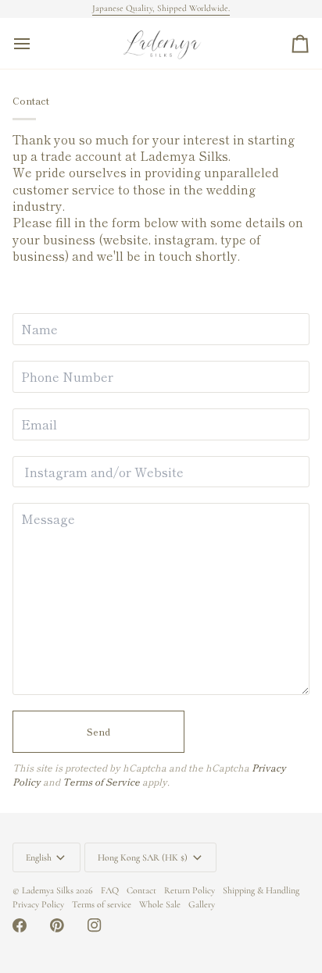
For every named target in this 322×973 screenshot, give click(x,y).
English (39, 857)
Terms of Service (101, 781)
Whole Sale (160, 904)
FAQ (110, 890)
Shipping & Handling (261, 890)
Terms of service (101, 904)
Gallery (201, 904)
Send (98, 731)
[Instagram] (95, 925)
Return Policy (189, 890)
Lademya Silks (47, 890)
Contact (141, 890)
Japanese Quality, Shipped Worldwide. (161, 8)
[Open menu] (36, 43)
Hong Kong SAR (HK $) (143, 857)
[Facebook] (20, 925)
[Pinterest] (57, 925)
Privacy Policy (38, 904)
